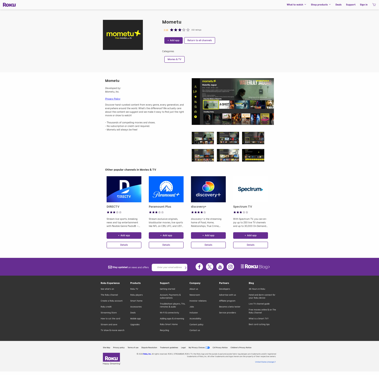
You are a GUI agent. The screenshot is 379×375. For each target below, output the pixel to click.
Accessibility (195, 319)
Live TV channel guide (259, 304)
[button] (204, 139)
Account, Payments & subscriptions (170, 296)
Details (124, 245)
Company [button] (195, 283)
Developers (224, 289)
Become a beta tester (229, 307)
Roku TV (134, 289)
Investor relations (198, 301)
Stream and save (109, 325)
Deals (133, 313)
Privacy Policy (112, 99)
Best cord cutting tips (259, 324)
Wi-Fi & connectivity (169, 313)
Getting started (167, 289)
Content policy (196, 325)
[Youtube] (220, 266)
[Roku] (9, 5)
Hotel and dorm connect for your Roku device (262, 296)
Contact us (195, 330)
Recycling (164, 330)
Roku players (136, 295)
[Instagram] (230, 266)
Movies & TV (174, 59)
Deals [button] (338, 5)
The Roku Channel (109, 295)
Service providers (227, 313)
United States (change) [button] (264, 362)
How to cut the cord (110, 319)
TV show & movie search (112, 330)
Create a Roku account (112, 301)
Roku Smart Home (169, 324)
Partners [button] (224, 283)
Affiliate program (227, 301)
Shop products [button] (319, 5)
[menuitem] (297, 4)
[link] (255, 267)
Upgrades (135, 325)
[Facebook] (199, 266)
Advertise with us (227, 295)
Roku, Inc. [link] (147, 354)
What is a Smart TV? (258, 319)
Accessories (136, 307)
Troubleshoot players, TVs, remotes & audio (172, 305)
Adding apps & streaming (172, 319)
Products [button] (135, 283)
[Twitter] (209, 266)
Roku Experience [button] (110, 283)
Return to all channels (199, 40)
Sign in (364, 5)
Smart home (136, 301)
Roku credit (106, 307)
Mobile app (135, 319)
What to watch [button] (295, 5)
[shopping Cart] (374, 5)
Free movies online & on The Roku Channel (262, 311)
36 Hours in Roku (257, 289)
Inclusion (194, 313)
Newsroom (195, 295)
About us (194, 289)
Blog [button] (251, 283)
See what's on (107, 289)
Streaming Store (109, 313)
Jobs (192, 307)
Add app (173, 40)
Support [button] (350, 5)
